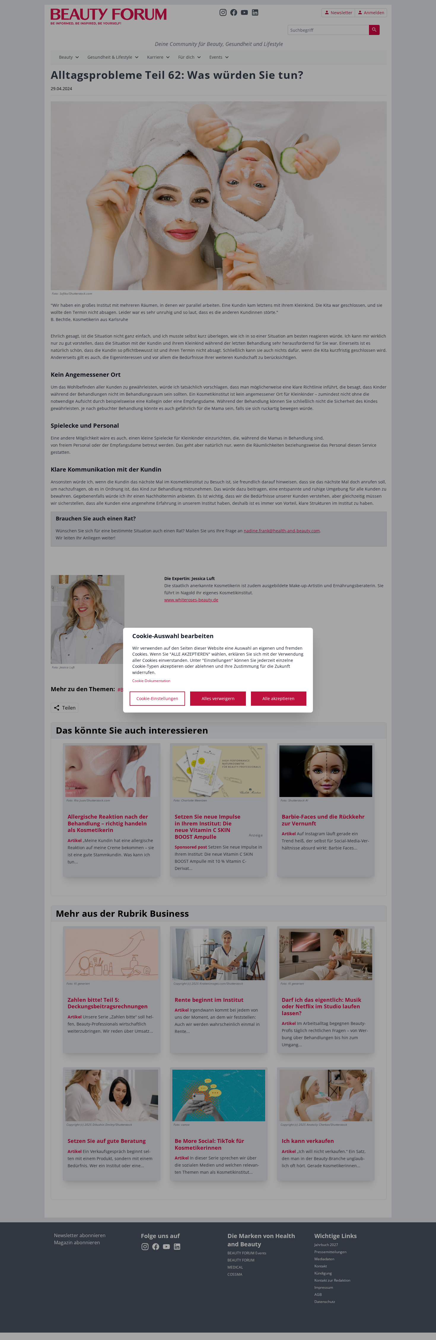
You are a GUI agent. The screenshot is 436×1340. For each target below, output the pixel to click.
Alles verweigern (218, 698)
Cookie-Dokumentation (151, 680)
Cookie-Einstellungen (157, 698)
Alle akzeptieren (278, 698)
